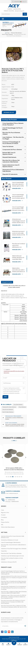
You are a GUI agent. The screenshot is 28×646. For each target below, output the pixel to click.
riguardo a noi (5, 512)
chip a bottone (22, 407)
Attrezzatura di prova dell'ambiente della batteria (13, 170)
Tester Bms (4, 551)
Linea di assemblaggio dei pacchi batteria (12, 128)
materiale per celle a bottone (9, 407)
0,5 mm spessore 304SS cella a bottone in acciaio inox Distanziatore (14, 469)
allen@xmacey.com (14, 10)
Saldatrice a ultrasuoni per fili (8, 562)
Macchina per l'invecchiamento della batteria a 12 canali (13, 545)
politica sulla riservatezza (8, 527)
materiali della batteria (16, 32)
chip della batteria (18, 404)
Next (25, 457)
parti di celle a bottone (7, 34)
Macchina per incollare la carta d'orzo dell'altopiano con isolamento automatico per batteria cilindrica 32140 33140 (18, 245)
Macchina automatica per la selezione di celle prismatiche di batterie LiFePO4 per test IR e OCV (14, 606)
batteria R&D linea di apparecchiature (9, 153)
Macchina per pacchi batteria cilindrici (11, 133)
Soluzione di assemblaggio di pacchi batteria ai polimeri (11, 142)
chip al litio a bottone (8, 409)
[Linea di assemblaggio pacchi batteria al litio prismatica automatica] (6, 211)
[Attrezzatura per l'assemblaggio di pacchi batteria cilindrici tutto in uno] (6, 223)
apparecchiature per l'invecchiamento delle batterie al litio (12, 537)
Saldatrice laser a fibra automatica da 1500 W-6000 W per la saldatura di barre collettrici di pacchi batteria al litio (13, 597)
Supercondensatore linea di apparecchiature (11, 165)
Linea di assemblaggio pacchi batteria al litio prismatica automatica (18, 208)
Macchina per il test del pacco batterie (11, 553)
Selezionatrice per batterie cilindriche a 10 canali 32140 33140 (18, 257)
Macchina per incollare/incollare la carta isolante (12, 559)
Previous (2, 457)
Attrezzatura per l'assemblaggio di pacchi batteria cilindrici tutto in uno (18, 221)
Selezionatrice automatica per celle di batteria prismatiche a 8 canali (18, 270)
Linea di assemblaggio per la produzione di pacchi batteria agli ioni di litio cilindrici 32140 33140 (18, 196)
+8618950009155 (14, 9)
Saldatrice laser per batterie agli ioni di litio (12, 556)
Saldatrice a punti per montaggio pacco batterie (13, 548)
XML (2, 524)
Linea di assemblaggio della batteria (10, 542)
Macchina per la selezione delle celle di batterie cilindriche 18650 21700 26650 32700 (13, 592)
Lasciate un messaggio (14, 642)
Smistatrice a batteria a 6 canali (9, 540)
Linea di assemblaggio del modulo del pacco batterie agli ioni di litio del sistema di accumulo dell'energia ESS (18, 184)
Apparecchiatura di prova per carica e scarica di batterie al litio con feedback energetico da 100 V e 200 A (14, 578)
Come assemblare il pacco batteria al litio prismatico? (13, 124)
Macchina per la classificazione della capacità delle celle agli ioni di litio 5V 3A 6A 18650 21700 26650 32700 (13, 583)
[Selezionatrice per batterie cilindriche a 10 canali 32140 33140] (6, 260)
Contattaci (4, 517)
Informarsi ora (8, 112)
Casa (8, 32)
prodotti (3, 515)
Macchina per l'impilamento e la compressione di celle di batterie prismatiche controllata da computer (13, 588)
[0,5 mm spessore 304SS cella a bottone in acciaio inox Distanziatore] (14, 455)
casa (2, 510)
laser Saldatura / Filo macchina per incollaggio (13, 138)
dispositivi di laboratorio (10, 174)
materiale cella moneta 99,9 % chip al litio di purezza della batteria (14, 372)
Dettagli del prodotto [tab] (7, 282)
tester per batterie (8, 146)
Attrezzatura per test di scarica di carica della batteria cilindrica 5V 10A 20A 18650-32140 (18, 233)
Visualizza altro (16, 188)
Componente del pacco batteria (12, 149)
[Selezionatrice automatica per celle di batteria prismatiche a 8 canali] (6, 272)
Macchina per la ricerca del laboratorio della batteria (11, 161)
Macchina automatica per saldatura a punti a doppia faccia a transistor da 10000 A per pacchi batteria (13, 602)
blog (2, 519)
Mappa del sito (5, 522)
